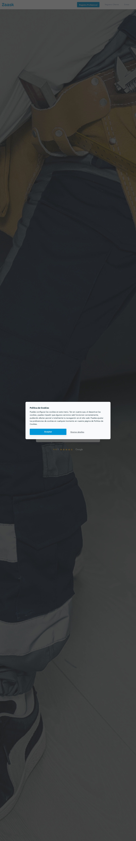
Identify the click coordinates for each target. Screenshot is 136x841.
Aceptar (48, 432)
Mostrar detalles (77, 432)
